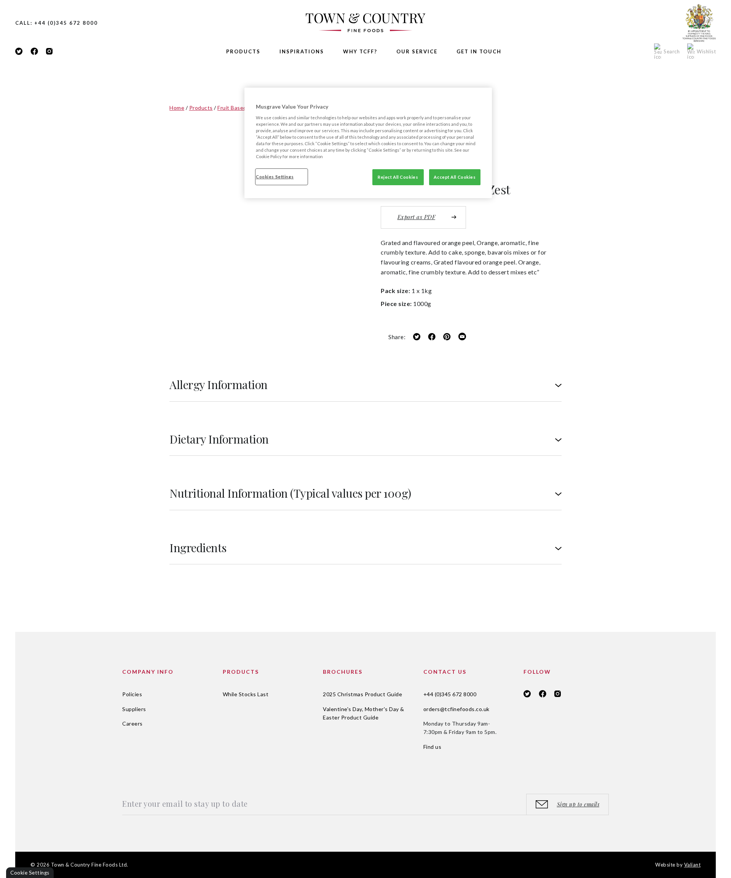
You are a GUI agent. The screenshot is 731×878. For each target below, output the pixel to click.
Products (243, 51)
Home (176, 107)
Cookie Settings (29, 873)
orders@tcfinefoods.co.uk (456, 709)
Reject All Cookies (398, 177)
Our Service (416, 51)
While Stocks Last (246, 694)
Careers (132, 723)
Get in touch (478, 51)
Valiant (692, 865)
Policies (132, 694)
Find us (432, 746)
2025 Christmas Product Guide (362, 694)
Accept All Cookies (455, 177)
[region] (368, 143)
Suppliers (134, 709)
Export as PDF (416, 217)
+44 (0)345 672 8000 (450, 694)
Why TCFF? (360, 51)
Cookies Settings (275, 176)
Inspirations (301, 51)
